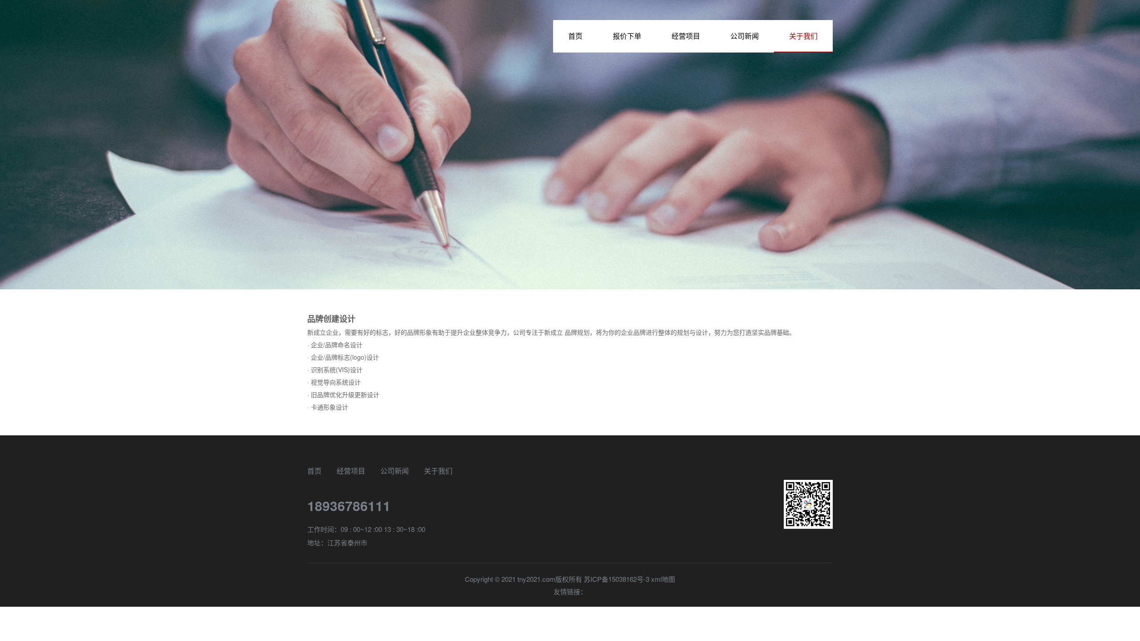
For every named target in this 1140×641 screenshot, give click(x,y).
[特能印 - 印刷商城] (356, 43)
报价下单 (627, 36)
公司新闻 (744, 36)
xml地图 (663, 579)
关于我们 (803, 36)
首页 (575, 36)
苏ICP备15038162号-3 (616, 579)
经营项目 (686, 36)
